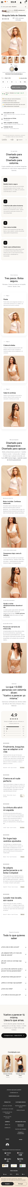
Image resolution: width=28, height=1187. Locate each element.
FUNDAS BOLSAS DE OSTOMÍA (7, 1113)
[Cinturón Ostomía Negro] (20, 1063)
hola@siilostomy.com (14, 1096)
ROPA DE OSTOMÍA (7, 1105)
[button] (2, 2)
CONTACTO (7, 1127)
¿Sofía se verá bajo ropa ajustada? (11, 983)
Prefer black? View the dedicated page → (14, 73)
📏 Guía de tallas (23, 78)
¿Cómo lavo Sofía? (7, 989)
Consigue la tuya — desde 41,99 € (13, 1035)
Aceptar (7, 1184)
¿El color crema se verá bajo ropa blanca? (11, 962)
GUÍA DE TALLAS (21, 1110)
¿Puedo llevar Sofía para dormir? (11, 977)
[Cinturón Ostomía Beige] (8, 1063)
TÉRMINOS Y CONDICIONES (20, 1133)
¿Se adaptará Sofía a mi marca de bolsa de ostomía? (11, 954)
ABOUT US (7, 1124)
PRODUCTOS (7, 1102)
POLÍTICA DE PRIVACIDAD (21, 1125)
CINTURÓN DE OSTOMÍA (7, 1108)
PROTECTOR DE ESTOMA (7, 1117)
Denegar (20, 1184)
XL (20, 82)
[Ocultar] (25, 6)
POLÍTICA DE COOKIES (20, 1129)
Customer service (21, 1102)
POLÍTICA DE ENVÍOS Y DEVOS (20, 1106)
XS (3, 82)
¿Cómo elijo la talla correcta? (10, 947)
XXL (25, 82)
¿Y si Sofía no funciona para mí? (11, 995)
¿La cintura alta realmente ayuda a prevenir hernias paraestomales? (11, 970)
